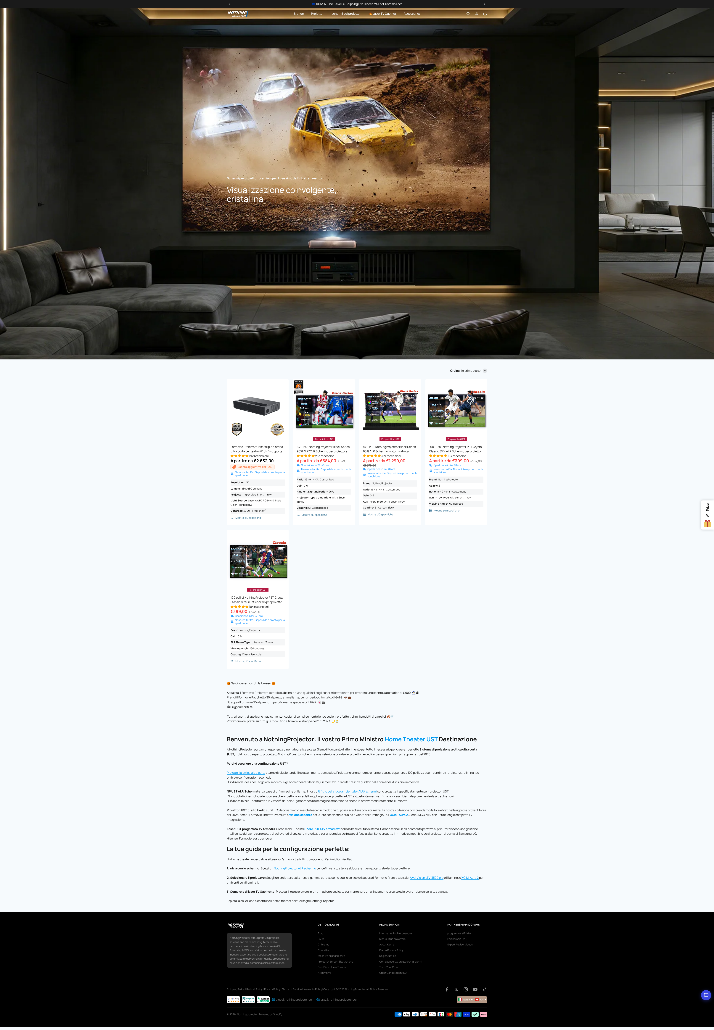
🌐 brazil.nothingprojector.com (337, 999)
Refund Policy (254, 989)
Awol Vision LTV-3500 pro (426, 878)
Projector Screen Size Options (335, 961)
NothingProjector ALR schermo (295, 868)
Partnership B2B (457, 939)
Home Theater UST (411, 739)
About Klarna (387, 944)
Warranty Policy (313, 989)
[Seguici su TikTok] (484, 989)
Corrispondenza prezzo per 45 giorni (400, 961)
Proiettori (317, 14)
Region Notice (387, 956)
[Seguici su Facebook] (446, 989)
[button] (484, 4)
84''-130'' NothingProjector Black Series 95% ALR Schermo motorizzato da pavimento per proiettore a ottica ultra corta (389, 449)
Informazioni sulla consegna (395, 933)
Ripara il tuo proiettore (392, 939)
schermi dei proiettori (346, 14)
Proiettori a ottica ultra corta (246, 773)
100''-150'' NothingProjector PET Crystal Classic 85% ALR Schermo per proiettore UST (456, 449)
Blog (320, 933)
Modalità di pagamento (331, 956)
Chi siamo (323, 944)
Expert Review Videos (460, 944)
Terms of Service (292, 989)
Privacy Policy (272, 989)
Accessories (412, 14)
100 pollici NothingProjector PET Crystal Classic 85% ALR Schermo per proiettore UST (258, 599)
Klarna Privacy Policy (391, 950)
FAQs (321, 939)
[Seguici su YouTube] (475, 989)
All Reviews (324, 972)
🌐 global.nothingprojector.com (292, 999)
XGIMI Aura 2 (399, 815)
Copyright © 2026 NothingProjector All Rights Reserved (356, 989)
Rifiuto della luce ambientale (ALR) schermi (347, 791)
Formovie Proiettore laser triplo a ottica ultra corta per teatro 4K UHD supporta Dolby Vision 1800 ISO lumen (257, 449)
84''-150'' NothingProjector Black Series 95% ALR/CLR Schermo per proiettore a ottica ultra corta (323, 449)
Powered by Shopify (270, 1014)
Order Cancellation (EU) (393, 972)
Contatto (323, 950)
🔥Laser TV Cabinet (382, 14)
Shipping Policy (236, 989)
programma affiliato (459, 933)
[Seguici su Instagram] (465, 989)
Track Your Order (389, 967)
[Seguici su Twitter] (456, 989)
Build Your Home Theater (332, 967)
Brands (299, 14)
